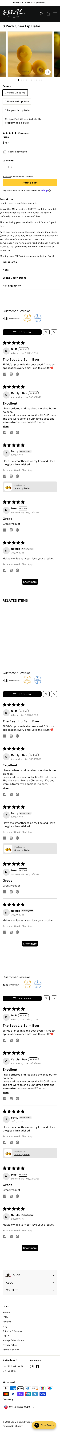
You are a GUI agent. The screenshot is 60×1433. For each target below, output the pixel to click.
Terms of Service (11, 1349)
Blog (5, 1326)
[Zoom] (48, 72)
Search (6, 1312)
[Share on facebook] (5, 374)
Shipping (7, 176)
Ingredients (10, 262)
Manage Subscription (13, 1340)
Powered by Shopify (13, 1426)
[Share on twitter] (11, 374)
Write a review (22, 332)
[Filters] (46, 332)
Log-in (6, 1335)
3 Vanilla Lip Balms (15, 92)
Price (6, 137)
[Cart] (48, 14)
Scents (7, 86)
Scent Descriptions (14, 277)
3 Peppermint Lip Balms (18, 110)
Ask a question (12, 285)
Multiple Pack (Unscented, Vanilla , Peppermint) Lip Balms (23, 121)
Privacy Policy (10, 1345)
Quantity (8, 160)
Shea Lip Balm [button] (22, 488)
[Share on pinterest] (17, 374)
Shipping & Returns (12, 1331)
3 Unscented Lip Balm (17, 101)
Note (6, 269)
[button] (10, 133)
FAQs (5, 1317)
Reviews (7, 1321)
